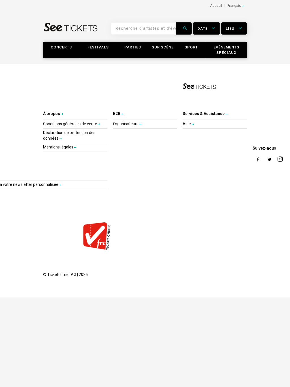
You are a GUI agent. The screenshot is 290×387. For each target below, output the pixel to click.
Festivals (98, 47)
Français (234, 6)
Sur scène (163, 47)
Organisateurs (126, 124)
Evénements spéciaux (226, 50)
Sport (191, 47)
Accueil (216, 6)
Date (203, 28)
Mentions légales (58, 147)
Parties (132, 47)
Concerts (61, 47)
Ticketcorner (71, 30)
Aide (187, 124)
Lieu (231, 28)
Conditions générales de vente (70, 124)
